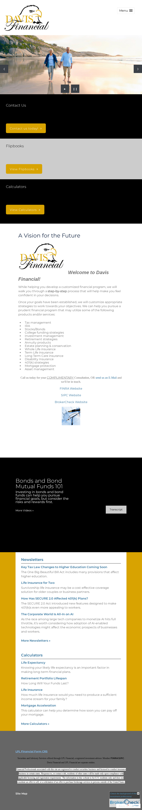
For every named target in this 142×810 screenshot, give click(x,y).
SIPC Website (71, 395)
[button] (126, 10)
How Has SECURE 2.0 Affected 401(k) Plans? (54, 598)
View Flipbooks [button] (22, 169)
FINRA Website (71, 388)
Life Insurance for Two (38, 583)
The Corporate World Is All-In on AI (47, 614)
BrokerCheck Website (71, 402)
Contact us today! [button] (24, 128)
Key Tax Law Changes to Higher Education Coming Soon (64, 567)
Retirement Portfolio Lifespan (44, 678)
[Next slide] (138, 69)
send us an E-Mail (106, 377)
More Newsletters (35, 640)
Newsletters (32, 559)
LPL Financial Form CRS (32, 751)
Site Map (21, 793)
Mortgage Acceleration (38, 705)
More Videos (25, 510)
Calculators (32, 655)
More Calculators (35, 724)
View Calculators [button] (23, 210)
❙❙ (75, 88)
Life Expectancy (33, 662)
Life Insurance (32, 690)
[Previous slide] (4, 69)
